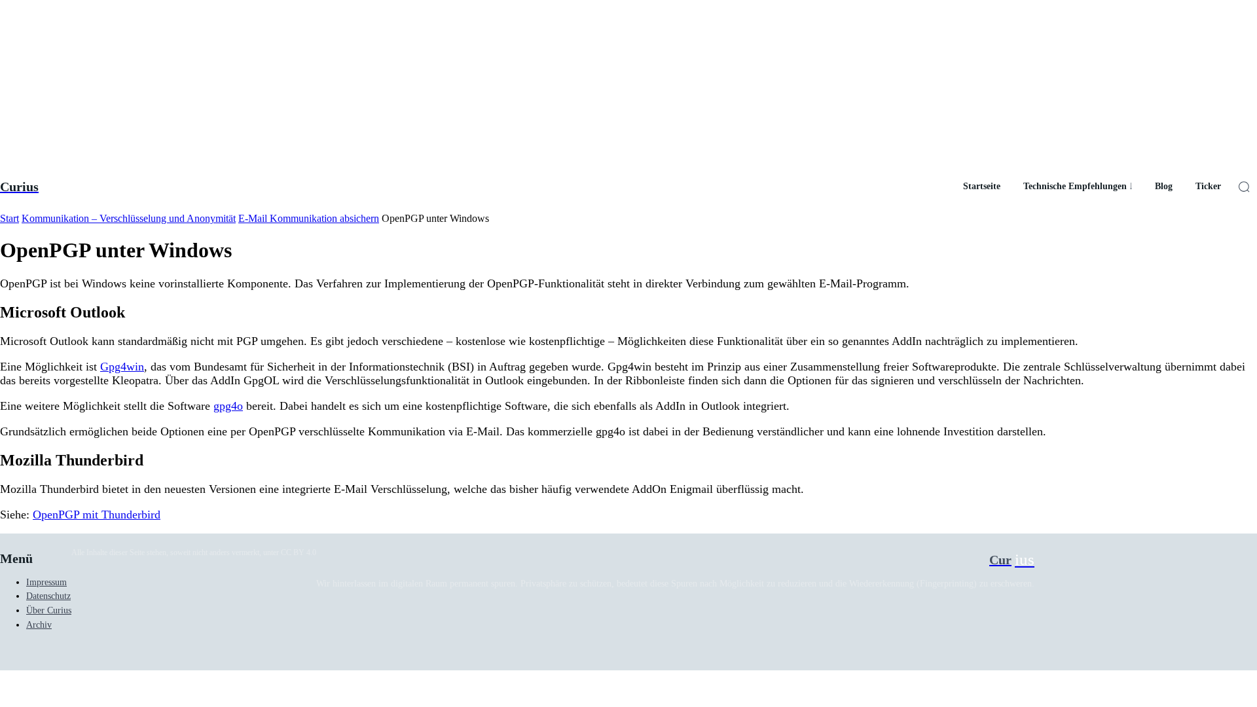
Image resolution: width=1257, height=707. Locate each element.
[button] (1244, 186)
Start (9, 218)
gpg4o (228, 405)
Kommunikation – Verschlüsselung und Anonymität (129, 218)
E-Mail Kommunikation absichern (308, 218)
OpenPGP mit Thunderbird (96, 514)
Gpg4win (122, 366)
